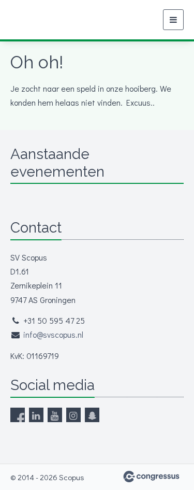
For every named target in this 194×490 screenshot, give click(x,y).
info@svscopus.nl (53, 334)
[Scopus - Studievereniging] (29, 20)
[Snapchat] (92, 415)
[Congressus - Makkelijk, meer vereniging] (151, 476)
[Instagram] (73, 415)
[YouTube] (55, 415)
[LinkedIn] (36, 415)
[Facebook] (17, 415)
